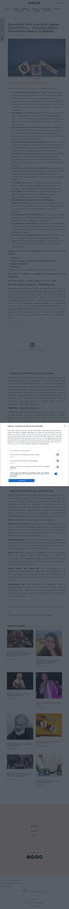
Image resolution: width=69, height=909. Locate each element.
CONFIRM (21, 480)
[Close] (65, 426)
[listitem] (34, 451)
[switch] (56, 454)
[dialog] (34, 454)
